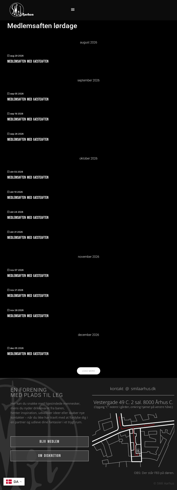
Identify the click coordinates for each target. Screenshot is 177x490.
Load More (88, 371)
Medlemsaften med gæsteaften (27, 61)
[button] (73, 9)
